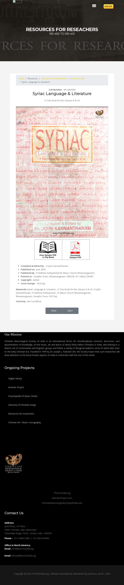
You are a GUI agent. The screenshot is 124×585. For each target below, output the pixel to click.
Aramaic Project (16, 387)
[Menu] (94, 5)
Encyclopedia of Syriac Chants (23, 396)
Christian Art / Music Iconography (24, 422)
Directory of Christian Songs (22, 404)
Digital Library (15, 378)
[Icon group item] (7, 562)
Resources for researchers (21, 413)
